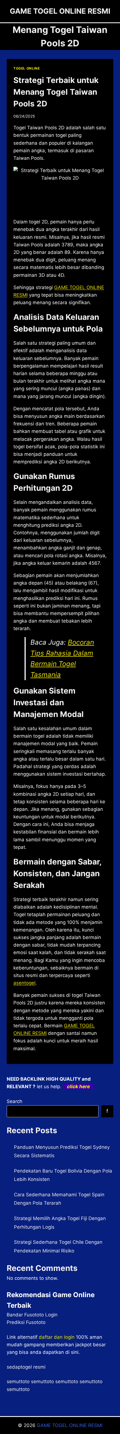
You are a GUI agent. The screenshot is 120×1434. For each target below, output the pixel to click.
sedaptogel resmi (26, 1367)
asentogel (24, 983)
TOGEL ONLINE (26, 68)
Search (14, 1101)
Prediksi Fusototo (26, 1322)
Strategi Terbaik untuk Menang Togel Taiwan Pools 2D (56, 91)
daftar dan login (57, 1337)
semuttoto (18, 1381)
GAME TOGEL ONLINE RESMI (69, 1425)
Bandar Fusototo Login (32, 1315)
